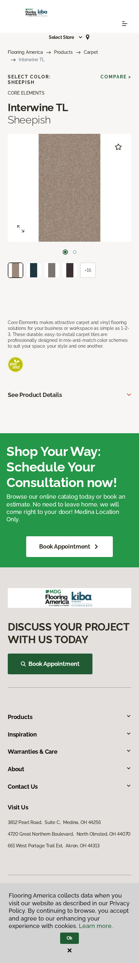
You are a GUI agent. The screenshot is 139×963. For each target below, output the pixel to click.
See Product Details (35, 394)
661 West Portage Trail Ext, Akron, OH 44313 (54, 845)
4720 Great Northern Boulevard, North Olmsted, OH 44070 (69, 834)
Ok (70, 938)
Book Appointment (64, 546)
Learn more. (96, 925)
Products (63, 52)
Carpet (91, 52)
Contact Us (23, 786)
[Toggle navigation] (124, 23)
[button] (66, 37)
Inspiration (22, 734)
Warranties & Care (33, 751)
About (16, 769)
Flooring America (25, 52)
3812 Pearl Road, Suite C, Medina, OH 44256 (54, 822)
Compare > (116, 76)
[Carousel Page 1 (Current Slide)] (65, 252)
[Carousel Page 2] (74, 252)
